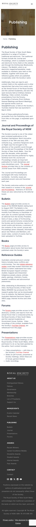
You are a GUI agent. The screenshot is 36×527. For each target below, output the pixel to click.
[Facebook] (11, 479)
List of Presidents (13, 399)
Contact (10, 474)
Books (7, 246)
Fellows (10, 386)
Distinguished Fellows (15, 383)
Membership (11, 393)
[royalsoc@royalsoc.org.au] (8, 479)
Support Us (11, 402)
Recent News (12, 416)
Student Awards (13, 457)
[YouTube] (21, 479)
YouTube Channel (18, 326)
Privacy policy (8, 520)
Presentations (10, 337)
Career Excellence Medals (17, 451)
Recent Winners (13, 448)
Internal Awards (13, 460)
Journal (10, 430)
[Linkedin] (18, 479)
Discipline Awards (13, 454)
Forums (8, 310)
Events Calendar (13, 413)
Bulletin (7, 204)
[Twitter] (14, 479)
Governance (11, 389)
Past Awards (11, 464)
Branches (10, 396)
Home (5, 39)
